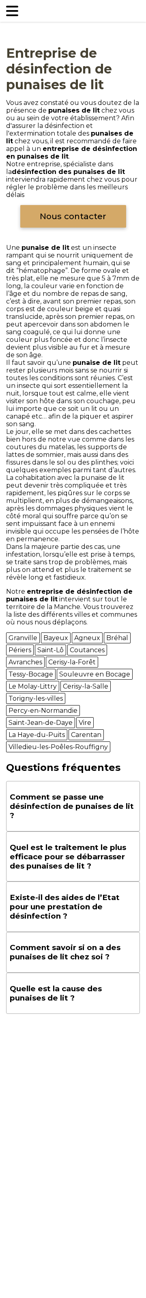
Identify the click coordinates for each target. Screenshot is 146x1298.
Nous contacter (73, 216)
